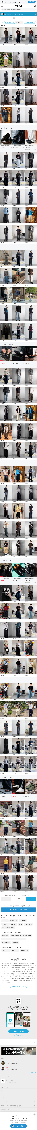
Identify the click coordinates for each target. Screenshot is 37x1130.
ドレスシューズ (13, 920)
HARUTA (4, 939)
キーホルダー (5, 924)
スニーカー (13, 924)
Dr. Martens (5, 935)
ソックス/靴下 (23, 920)
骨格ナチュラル (24, 950)
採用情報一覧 (33, 1072)
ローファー (5, 920)
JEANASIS (15, 942)
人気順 (34, 25)
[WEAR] (18, 6)
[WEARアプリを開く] (34, 6)
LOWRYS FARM (21, 939)
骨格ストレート (6, 950)
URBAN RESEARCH (16, 935)
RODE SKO (12, 939)
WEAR (2, 1042)
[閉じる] (34, 1114)
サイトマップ (4, 1094)
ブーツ (20, 924)
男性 (14, 18)
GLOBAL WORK (27, 935)
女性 (23, 18)
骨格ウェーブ (15, 950)
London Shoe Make (9, 1042)
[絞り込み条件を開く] (2, 22)
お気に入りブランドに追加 (19, 986)
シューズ (17, 1042)
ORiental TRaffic (6, 942)
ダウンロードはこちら (18, 1031)
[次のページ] (31, 899)
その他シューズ (28, 924)
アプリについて (18, 1035)
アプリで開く (32, 1)
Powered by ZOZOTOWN (30, 149)
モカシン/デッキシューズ (8, 927)
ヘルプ (2, 1090)
